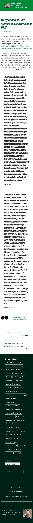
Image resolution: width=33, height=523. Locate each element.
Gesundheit (20, 380)
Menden (18, 409)
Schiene (22, 431)
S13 (17, 427)
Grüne (9, 384)
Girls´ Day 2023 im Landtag (16, 334)
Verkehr (17, 449)
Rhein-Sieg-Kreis (12, 424)
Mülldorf (18, 413)
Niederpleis (20, 417)
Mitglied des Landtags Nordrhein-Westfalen (19, 7)
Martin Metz (16, 3)
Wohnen (9, 453)
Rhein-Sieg (21, 420)
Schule (9, 435)
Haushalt (9, 387)
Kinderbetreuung (11, 391)
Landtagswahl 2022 (12, 406)
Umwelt (9, 449)
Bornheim (9, 366)
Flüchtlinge (19, 377)
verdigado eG (12, 514)
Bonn (18, 362)
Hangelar (17, 384)
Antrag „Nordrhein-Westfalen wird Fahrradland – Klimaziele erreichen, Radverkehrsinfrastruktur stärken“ (16, 48)
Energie (9, 373)
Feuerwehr (18, 373)
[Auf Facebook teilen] (3, 318)
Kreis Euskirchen (12, 398)
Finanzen (9, 377)
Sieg (8, 438)
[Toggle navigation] (30, 14)
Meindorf (9, 409)
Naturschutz (10, 417)
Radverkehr (22, 319)
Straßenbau (10, 442)
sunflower (14, 512)
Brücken (18, 366)
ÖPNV (17, 453)
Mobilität (9, 413)
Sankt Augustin (11, 431)
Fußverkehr (10, 380)
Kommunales (21, 395)
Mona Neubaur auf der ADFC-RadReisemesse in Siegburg (16, 346)
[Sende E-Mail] (6, 318)
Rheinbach (9, 427)
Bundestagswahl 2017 (13, 369)
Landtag (15, 317)
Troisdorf (22, 446)
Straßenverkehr (11, 446)
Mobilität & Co (22, 317)
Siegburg (16, 438)
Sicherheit (17, 435)
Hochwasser (19, 387)
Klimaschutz (10, 395)
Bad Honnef (10, 362)
